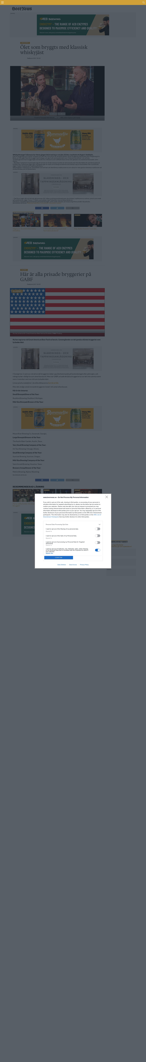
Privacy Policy (84, 564)
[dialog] (73, 531)
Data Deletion (62, 564)
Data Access (73, 564)
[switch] (97, 529)
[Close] (107, 497)
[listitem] (73, 524)
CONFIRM (58, 557)
